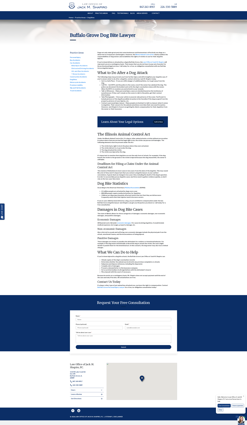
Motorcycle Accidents (78, 82)
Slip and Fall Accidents (78, 88)
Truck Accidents (76, 90)
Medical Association (132, 187)
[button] (109, 13)
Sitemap (108, 416)
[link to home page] (88, 5)
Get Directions (76, 398)
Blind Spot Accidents (79, 65)
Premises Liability (76, 85)
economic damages (124, 223)
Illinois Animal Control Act (144, 54)
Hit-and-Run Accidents (80, 71)
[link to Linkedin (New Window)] (78, 410)
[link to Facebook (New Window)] (72, 410)
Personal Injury (75, 57)
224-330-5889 (77, 385)
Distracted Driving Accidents (82, 68)
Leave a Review (76, 394)
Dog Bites (73, 79)
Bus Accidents (75, 60)
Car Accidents (75, 63)
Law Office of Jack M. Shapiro (153, 62)
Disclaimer (118, 416)
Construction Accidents (78, 77)
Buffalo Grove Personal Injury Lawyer (110, 287)
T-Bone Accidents (78, 74)
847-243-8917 (77, 381)
